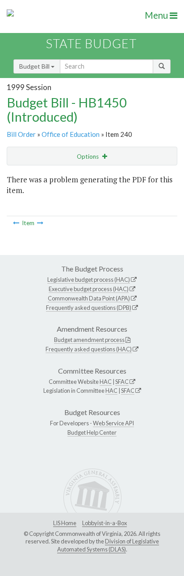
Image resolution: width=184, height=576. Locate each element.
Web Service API (113, 423)
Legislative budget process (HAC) (88, 279)
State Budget (91, 43)
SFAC (122, 381)
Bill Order (21, 134)
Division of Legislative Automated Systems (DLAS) (108, 545)
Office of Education (71, 134)
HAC (106, 381)
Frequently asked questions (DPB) (88, 307)
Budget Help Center (92, 432)
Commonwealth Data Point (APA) (89, 298)
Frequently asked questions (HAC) (89, 349)
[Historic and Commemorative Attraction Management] (16, 222)
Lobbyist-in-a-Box (104, 523)
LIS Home (64, 523)
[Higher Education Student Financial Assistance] (40, 222)
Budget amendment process (89, 339)
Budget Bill (35, 66)
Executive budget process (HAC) (89, 288)
